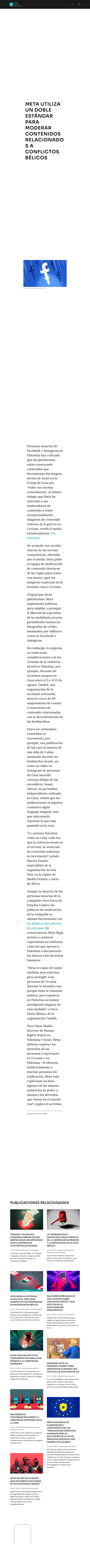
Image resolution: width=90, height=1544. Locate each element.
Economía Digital (36, 1309)
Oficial (21, 1430)
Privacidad (34, 1250)
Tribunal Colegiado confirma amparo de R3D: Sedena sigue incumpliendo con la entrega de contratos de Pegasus (26, 1240)
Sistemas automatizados (56, 1252)
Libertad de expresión (39, 288)
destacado (25, 1250)
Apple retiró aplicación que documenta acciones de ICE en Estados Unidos (25, 1481)
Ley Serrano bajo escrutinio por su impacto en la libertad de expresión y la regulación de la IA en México (63, 1240)
